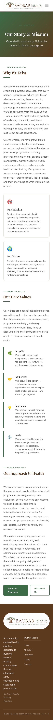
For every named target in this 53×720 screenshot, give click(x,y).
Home (27, 645)
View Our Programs (13, 590)
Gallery (27, 659)
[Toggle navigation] (47, 5)
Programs (28, 654)
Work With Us (39, 590)
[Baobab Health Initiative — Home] (23, 5)
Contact (27, 664)
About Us (28, 650)
